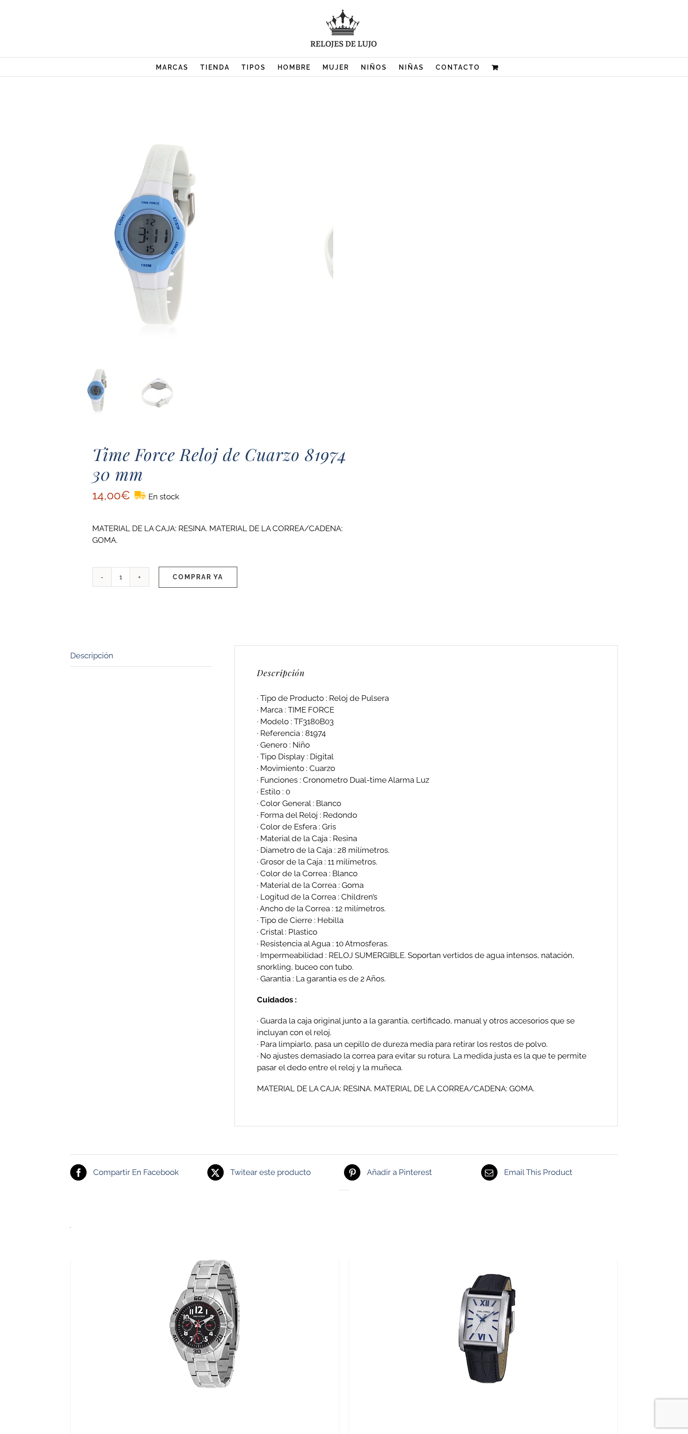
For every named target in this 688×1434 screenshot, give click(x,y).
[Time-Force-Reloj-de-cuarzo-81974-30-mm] (187, 245)
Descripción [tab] (91, 655)
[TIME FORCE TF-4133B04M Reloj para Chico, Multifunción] (205, 1324)
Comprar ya (198, 577)
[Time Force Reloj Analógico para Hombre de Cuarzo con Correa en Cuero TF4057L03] (483, 1324)
